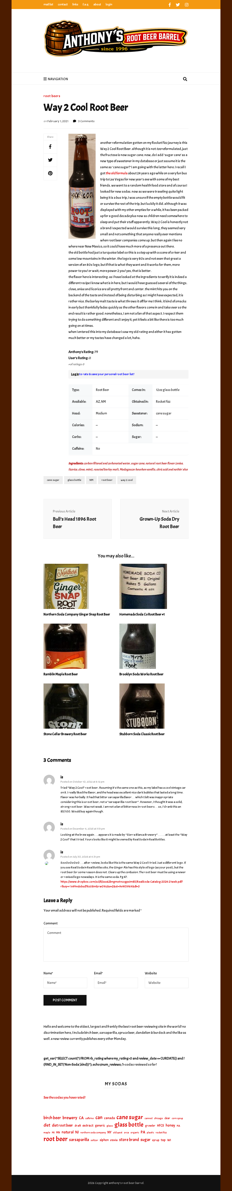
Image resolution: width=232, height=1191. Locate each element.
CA (81, 1117)
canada (109, 1118)
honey (170, 1125)
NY (109, 1132)
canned (148, 1118)
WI (169, 1140)
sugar (145, 1139)
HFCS (160, 1125)
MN (58, 1132)
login (109, 4)
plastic (150, 1132)
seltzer (94, 1140)
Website (151, 973)
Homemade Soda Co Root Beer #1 (142, 614)
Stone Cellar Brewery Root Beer (65, 734)
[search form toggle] (185, 79)
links (75, 4)
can (98, 1118)
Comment (51, 923)
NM (91, 480)
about (97, 4)
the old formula (117, 173)
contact (63, 4)
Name (48, 973)
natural (68, 1132)
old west (117, 1132)
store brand (129, 1139)
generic (100, 1125)
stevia (114, 1140)
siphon (104, 1140)
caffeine (89, 1118)
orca (126, 1132)
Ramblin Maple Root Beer (61, 674)
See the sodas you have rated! (64, 1097)
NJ (77, 1132)
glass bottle (74, 480)
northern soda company (93, 1132)
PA (143, 1132)
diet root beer (62, 1125)
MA (178, 1125)
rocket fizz (161, 1132)
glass (109, 1126)
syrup (155, 1140)
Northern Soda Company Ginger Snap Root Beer (77, 614)
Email (98, 973)
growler (150, 1126)
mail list (48, 4)
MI (53, 1132)
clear (167, 1118)
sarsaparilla (79, 1139)
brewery (70, 1118)
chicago (158, 1118)
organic (134, 1132)
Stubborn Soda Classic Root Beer (142, 734)
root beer (107, 480)
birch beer (52, 1118)
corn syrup (177, 1118)
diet (47, 1125)
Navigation (58, 79)
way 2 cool (127, 480)
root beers (52, 96)
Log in (75, 374)
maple (47, 1132)
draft (78, 1126)
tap (163, 1140)
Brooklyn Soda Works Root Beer (141, 674)
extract (87, 1125)
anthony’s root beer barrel (126, 1183)
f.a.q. (86, 4)
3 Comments (86, 121)
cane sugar (53, 480)
